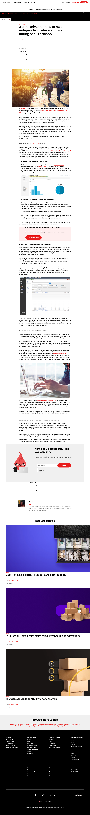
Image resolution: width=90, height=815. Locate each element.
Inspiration (48, 724)
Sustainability (52, 780)
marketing (36, 144)
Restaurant (22, 14)
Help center (8, 778)
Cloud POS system (10, 741)
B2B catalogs (30, 753)
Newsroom (51, 770)
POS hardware (30, 743)
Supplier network (31, 772)
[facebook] (35, 795)
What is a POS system (10, 745)
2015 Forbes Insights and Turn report (60, 151)
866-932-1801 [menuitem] (75, 2)
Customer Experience (28, 724)
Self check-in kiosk (75, 750)
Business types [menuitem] (18, 2)
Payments (35, 726)
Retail (16, 14)
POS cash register (9, 743)
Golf (35, 14)
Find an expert (30, 774)
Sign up (64, 465)
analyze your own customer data (46, 401)
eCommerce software (32, 745)
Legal (50, 782)
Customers (8, 776)
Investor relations (53, 778)
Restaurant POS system (54, 737)
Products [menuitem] (26, 2)
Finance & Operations (39, 724)
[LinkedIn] (26, 65)
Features (29, 739)
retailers (23, 108)
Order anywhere (52, 745)
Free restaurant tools (10, 774)
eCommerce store (59, 165)
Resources (8, 768)
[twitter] (39, 795)
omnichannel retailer (59, 354)
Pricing (28, 741)
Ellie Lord (24, 40)
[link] (75, 2)
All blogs (4, 14)
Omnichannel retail (31, 747)
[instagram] (43, 795)
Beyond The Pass (14, 724)
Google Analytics (43, 167)
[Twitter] (26, 60)
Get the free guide (33, 237)
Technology (72, 726)
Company (10, 14)
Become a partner (31, 776)
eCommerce (22, 24)
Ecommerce (30, 14)
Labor (64, 724)
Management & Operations (73, 724)
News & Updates (28, 726)
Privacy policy (48, 801)
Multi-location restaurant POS (55, 747)
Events (7, 780)
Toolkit (28, 778)
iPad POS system (9, 739)
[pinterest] (47, 795)
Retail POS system (31, 737)
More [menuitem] (67, 2)
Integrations (30, 770)
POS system (8, 737)
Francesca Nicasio (13, 580)
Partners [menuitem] (33, 2)
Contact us (51, 774)
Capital (21, 724)
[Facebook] (26, 54)
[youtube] (54, 795)
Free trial (84, 2)
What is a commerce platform (12, 747)
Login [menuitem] (63, 2)
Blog (7, 770)
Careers (51, 776)
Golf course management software (77, 738)
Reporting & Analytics (43, 726)
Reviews (51, 772)
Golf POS (73, 741)
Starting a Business (64, 726)
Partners (29, 768)
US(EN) (41, 801)
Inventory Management (57, 724)
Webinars (8, 782)
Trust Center (52, 784)
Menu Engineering (19, 726)
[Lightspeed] (6, 2)
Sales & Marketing (54, 726)
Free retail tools (9, 772)
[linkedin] (51, 795)
